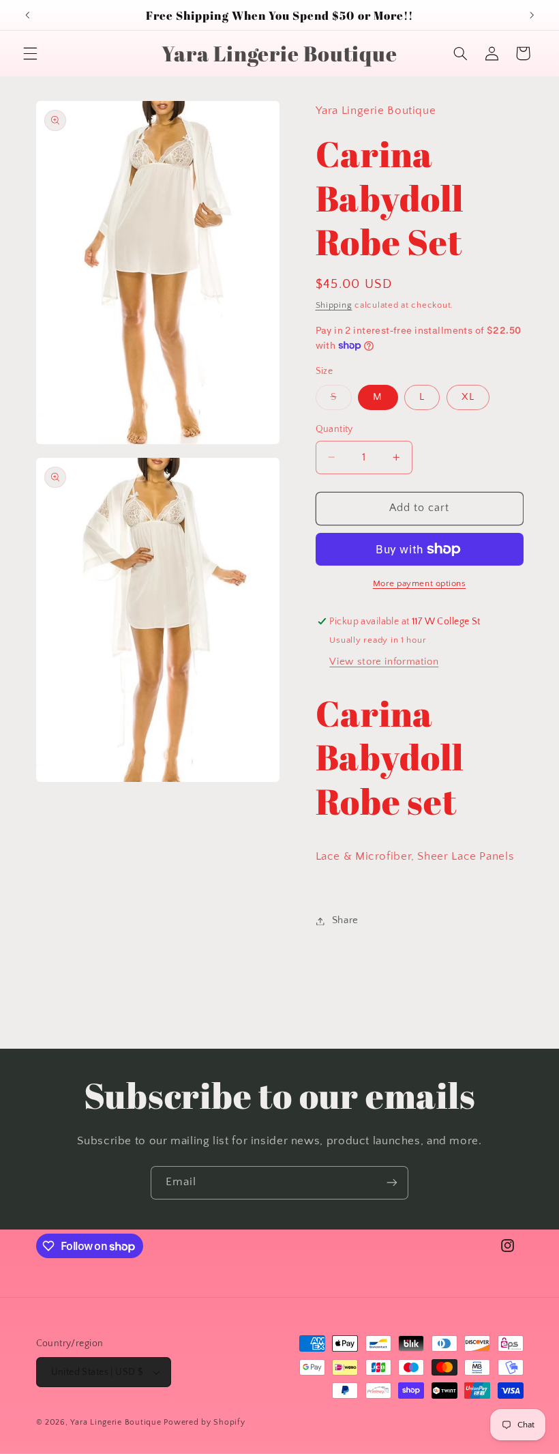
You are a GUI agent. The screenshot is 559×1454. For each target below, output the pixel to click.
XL (468, 397)
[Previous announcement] (27, 15)
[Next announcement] (532, 15)
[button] (30, 53)
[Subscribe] (392, 1182)
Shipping (334, 305)
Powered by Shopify (204, 1422)
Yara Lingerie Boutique (115, 1422)
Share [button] (345, 920)
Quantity (334, 429)
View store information (383, 661)
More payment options (419, 583)
